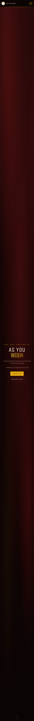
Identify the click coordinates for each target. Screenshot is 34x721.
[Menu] (31, 3)
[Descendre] (17, 717)
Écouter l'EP (17, 373)
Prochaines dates (17, 379)
